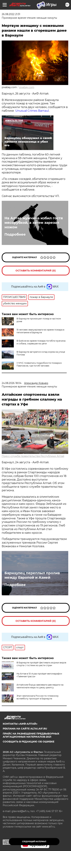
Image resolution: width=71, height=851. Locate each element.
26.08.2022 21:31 (11, 14)
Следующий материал (34, 841)
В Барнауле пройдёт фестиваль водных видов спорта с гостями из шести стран (41, 664)
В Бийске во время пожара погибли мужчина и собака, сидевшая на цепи (41, 342)
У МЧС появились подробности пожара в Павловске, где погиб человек (39, 364)
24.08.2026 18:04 (11, 383)
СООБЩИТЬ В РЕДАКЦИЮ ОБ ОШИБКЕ (28, 741)
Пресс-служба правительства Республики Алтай (33, 456)
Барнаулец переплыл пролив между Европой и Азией (32, 575)
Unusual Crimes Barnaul (32, 110)
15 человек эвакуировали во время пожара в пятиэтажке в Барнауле (40, 331)
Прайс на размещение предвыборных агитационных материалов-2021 (31, 735)
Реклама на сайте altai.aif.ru (25, 728)
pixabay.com (26, 87)
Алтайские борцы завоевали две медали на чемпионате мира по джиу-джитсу (40, 686)
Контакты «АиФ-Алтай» (20, 723)
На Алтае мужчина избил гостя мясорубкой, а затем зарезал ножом (33, 222)
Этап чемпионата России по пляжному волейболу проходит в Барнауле (38, 697)
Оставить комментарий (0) (36, 270)
